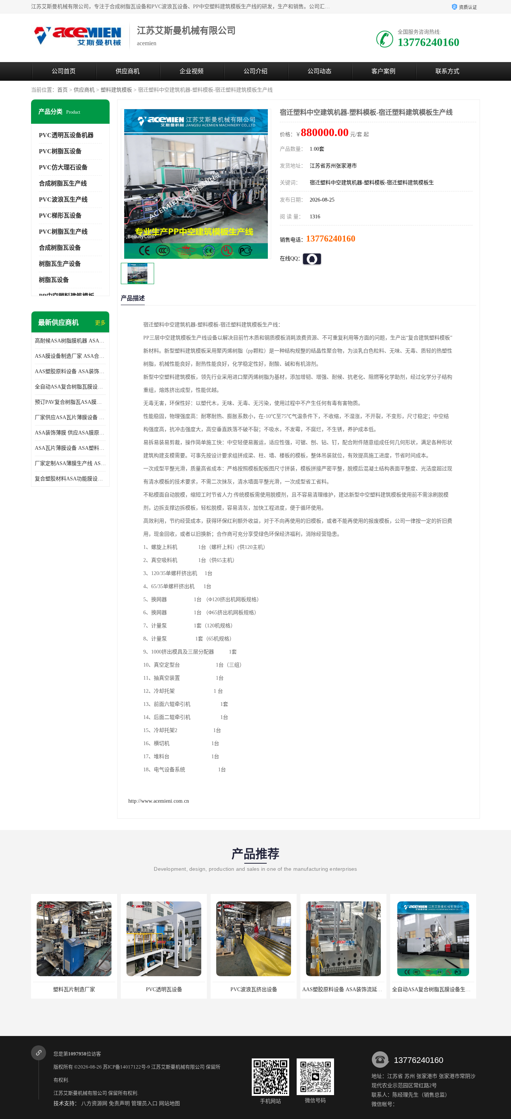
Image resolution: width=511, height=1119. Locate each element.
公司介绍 (255, 71)
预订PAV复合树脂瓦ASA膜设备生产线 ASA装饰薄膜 (70, 402)
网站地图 (169, 1103)
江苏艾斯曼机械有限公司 (178, 1067)
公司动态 (319, 71)
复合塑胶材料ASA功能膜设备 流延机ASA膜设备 (70, 479)
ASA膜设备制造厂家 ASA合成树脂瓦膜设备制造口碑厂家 (70, 356)
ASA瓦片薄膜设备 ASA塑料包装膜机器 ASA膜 (70, 448)
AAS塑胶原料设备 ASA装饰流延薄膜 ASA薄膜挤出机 (70, 371)
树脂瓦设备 (54, 280)
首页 (62, 90)
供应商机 (128, 71)
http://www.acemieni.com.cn (158, 801)
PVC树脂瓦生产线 (63, 231)
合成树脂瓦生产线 (63, 183)
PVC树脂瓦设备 (60, 151)
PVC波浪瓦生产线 (63, 199)
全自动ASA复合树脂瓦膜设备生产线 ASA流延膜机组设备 (70, 387)
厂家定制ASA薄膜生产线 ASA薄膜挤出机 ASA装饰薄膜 (70, 463)
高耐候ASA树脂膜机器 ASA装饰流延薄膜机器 (70, 341)
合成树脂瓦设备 (60, 248)
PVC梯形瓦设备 (60, 215)
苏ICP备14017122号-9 (126, 1067)
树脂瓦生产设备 (60, 264)
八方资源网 (94, 1103)
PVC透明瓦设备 (74, 989)
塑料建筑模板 (116, 90)
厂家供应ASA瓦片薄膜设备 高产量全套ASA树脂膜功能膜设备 (70, 417)
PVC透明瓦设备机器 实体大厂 (433, 989)
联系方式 (447, 71)
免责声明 (119, 1103)
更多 (100, 323)
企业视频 (192, 71)
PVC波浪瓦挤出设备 (164, 989)
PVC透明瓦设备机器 (66, 135)
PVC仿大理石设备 (63, 167)
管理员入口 (144, 1103)
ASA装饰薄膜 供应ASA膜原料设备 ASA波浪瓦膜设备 (70, 433)
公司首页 (64, 71)
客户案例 (383, 71)
